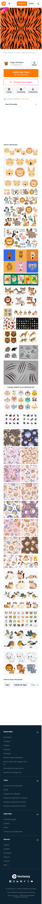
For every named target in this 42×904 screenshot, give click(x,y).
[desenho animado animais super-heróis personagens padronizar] (9, 339)
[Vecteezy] (3, 3)
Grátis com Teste (21, 73)
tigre (7, 886)
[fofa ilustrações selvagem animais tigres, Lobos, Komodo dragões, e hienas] (8, 318)
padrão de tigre (20, 886)
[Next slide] (33, 886)
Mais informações (11, 103)
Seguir (34, 65)
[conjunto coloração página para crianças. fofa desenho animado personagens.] (21, 864)
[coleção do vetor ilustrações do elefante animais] (11, 395)
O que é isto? (25, 99)
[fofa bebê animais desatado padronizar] (12, 531)
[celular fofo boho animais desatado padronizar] (12, 621)
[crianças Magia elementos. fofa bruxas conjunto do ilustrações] (16, 327)
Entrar (31, 4)
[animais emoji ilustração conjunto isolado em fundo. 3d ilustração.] (15, 351)
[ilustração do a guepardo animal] (14, 380)
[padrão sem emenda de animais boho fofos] (12, 513)
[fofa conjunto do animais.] (14, 762)
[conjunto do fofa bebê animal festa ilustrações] (21, 455)
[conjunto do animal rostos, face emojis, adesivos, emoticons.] (21, 820)
